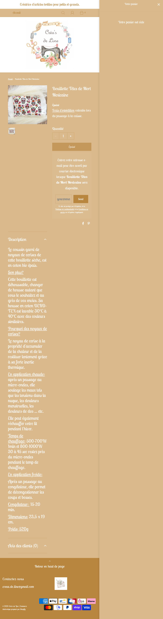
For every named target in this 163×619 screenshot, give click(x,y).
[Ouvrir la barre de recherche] (63, 13)
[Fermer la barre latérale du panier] (158, 4)
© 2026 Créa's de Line (11, 606)
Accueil (10, 79)
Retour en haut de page (50, 566)
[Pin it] (88, 223)
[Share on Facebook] (82, 223)
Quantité (58, 128)
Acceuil (17, 13)
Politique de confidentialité (64, 209)
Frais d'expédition (63, 110)
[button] (11, 131)
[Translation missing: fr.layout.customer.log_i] (72, 13)
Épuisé (72, 147)
